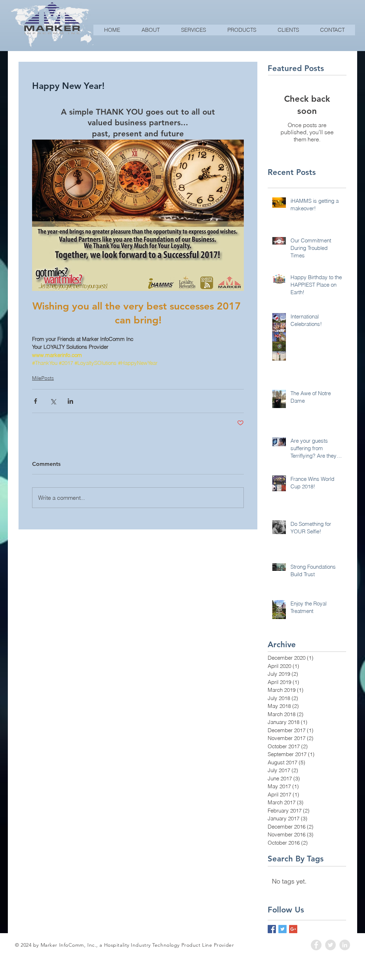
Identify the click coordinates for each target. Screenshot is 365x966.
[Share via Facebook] (35, 401)
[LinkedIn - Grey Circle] (344, 945)
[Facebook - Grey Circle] (316, 945)
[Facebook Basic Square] (272, 929)
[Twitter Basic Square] (282, 929)
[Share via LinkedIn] (70, 401)
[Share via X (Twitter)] (53, 401)
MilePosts (43, 378)
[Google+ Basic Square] (293, 929)
